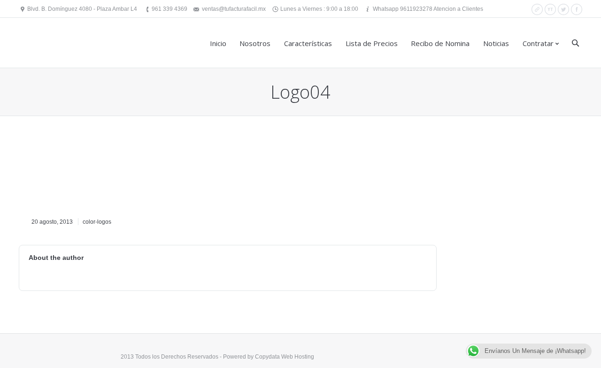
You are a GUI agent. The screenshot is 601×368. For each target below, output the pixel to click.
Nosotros (254, 43)
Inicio (218, 43)
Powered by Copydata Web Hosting (268, 356)
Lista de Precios (372, 43)
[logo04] (82, 173)
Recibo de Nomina (440, 43)
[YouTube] (550, 9)
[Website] (537, 9)
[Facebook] (576, 9)
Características (308, 43)
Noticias (496, 43)
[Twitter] (563, 9)
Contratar (538, 43)
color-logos (97, 222)
